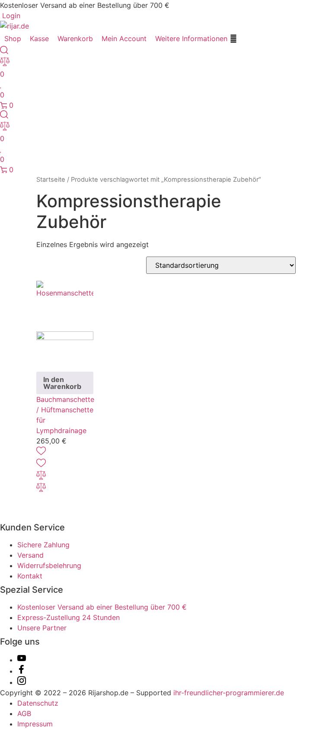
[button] (196, 38)
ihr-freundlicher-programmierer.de (227, 692)
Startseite (50, 179)
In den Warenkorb (62, 383)
